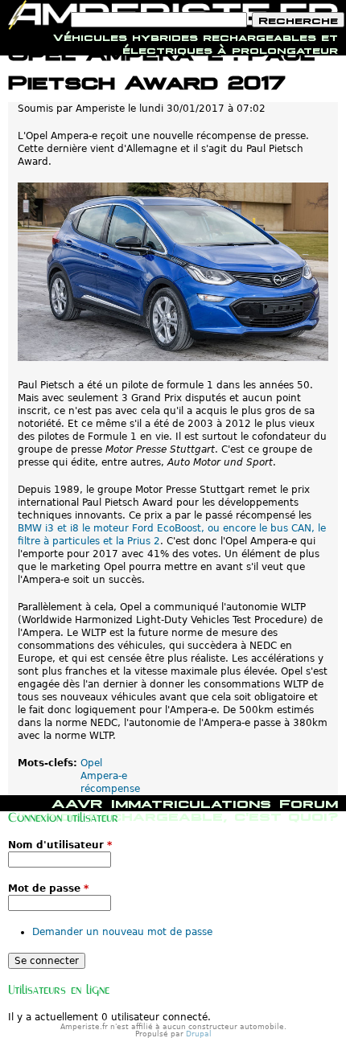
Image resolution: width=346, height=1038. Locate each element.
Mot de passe (48, 888)
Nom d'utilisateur (60, 845)
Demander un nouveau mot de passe (122, 931)
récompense (110, 788)
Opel (91, 763)
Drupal (199, 1034)
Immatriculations (191, 801)
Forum (308, 801)
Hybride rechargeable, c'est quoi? (173, 814)
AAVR (77, 801)
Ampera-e (103, 776)
